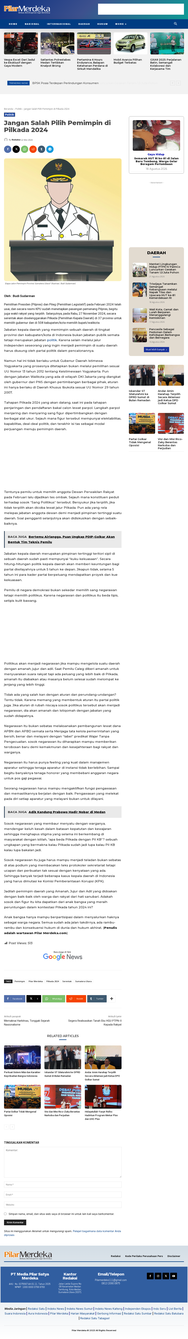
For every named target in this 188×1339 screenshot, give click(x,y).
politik (52, 340)
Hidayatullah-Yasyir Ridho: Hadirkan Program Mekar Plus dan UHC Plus (101, 1115)
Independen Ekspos (138, 1308)
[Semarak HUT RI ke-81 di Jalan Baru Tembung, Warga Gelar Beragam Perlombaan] (156, 135)
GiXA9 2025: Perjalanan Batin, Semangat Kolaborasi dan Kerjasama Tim (165, 64)
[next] (178, 83)
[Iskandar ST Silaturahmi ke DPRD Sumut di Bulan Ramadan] (62, 1057)
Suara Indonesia (15, 1313)
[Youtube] (173, 1276)
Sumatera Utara (83, 981)
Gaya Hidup (156, 154)
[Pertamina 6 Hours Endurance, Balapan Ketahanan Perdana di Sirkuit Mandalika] (94, 43)
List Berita (175, 1308)
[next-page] (12, 1127)
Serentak (67, 981)
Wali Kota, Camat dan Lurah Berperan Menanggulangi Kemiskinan (163, 314)
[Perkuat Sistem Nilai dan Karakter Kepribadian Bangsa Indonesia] (22, 1057)
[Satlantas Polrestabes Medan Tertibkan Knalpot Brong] (57, 43)
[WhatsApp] (24, 149)
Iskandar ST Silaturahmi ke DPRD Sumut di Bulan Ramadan (139, 395)
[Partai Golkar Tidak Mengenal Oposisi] (22, 1097)
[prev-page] (6, 1127)
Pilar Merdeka (36, 981)
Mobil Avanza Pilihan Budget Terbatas (128, 61)
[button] (175, 24)
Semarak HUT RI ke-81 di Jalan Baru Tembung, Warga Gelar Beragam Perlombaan (156, 161)
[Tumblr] (41, 149)
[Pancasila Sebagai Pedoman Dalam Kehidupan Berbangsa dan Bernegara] (140, 335)
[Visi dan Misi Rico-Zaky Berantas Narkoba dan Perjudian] (62, 1097)
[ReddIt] (33, 149)
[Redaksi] (6, 140)
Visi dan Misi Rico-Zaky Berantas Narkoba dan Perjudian (170, 443)
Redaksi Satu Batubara (168, 1313)
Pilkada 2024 (52, 981)
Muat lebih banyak (155, 349)
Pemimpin (20, 981)
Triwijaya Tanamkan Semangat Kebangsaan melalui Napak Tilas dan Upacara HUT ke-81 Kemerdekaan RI (163, 291)
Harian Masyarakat (83, 1313)
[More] (111, 998)
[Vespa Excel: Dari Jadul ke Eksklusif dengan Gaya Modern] (21, 43)
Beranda (8, 108)
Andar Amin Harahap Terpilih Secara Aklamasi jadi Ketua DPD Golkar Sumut (102, 1076)
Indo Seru (159, 1308)
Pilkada (52, 318)
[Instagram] (158, 1276)
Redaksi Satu (36, 1308)
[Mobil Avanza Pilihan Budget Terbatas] (130, 43)
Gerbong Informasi (109, 1313)
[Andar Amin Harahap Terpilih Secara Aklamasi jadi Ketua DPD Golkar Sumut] (103, 1057)
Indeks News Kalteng (108, 1308)
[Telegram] (50, 149)
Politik (18, 108)
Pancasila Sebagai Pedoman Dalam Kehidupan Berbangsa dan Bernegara (164, 333)
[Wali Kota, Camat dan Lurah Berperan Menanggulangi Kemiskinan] (140, 315)
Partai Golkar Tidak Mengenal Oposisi (140, 442)
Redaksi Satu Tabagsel (95, 1318)
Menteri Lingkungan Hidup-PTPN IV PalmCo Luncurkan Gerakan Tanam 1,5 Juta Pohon (93, 83)
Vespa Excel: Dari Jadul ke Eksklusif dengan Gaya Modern (19, 63)
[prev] (172, 83)
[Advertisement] (141, 9)
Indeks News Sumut (80, 1308)
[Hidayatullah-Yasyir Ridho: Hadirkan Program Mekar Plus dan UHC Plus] (103, 1097)
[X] (16, 149)
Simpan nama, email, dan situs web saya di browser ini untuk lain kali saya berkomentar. (61, 1213)
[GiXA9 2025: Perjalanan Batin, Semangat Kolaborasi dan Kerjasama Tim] (167, 43)
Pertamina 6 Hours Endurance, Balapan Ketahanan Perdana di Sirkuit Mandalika (92, 64)
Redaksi (16, 139)
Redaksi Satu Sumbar (138, 1313)
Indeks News (55, 1308)
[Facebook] (7, 149)
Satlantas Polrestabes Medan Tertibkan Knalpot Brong (55, 63)
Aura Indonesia (38, 1313)
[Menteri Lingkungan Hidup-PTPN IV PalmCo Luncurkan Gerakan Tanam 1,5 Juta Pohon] (140, 270)
